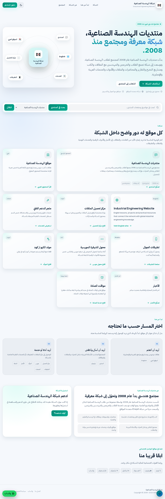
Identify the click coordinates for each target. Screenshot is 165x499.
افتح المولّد (47, 264)
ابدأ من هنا (85, 5)
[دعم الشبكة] (159, 493)
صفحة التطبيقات (153, 264)
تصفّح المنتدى (154, 187)
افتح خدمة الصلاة (99, 302)
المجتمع (62, 5)
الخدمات (38, 369)
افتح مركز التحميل (99, 225)
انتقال (9, 107)
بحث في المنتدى (58, 107)
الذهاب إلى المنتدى (127, 83)
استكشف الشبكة (152, 83)
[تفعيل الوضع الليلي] (21, 5)
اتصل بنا (37, 491)
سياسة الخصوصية (19, 491)
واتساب (91, 470)
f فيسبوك (137, 470)
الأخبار (22, 363)
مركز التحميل (46, 363)
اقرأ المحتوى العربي (44, 187)
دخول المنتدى (10, 5)
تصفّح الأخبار (154, 302)
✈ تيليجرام (114, 470)
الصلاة (15, 363)
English (144, 360)
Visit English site (121, 226)
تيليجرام (93, 363)
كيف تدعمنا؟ (59, 413)
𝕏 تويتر (158, 470)
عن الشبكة (73, 5)
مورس (37, 363)
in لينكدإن (125, 470)
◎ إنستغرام (102, 470)
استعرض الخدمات (44, 225)
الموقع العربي (154, 360)
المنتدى (102, 363)
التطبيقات (47, 369)
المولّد (30, 363)
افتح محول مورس (98, 264)
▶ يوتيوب (148, 470)
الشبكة (95, 5)
